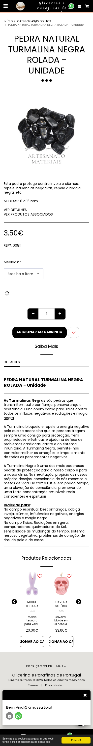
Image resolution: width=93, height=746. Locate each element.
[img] (32, 584)
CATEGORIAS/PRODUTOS (34, 21)
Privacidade (53, 685)
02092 (32, 610)
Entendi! (76, 740)
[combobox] (23, 273)
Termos (33, 685)
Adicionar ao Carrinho (32, 641)
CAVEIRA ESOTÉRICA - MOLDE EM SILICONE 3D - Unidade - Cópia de (61, 604)
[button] (5, 6)
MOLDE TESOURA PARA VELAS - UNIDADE (32, 604)
